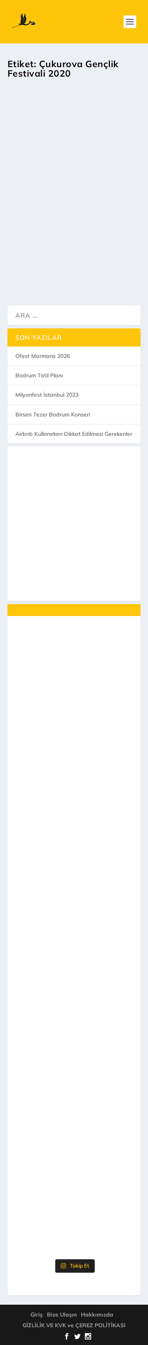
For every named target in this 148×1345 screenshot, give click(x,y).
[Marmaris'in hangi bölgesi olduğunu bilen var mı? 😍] (74, 732)
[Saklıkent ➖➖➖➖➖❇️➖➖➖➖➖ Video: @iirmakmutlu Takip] (74, 1220)
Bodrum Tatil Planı (39, 375)
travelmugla (35, 204)
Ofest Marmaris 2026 (42, 356)
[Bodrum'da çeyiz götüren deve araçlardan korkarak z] (74, 871)
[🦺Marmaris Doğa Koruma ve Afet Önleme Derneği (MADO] (74, 1080)
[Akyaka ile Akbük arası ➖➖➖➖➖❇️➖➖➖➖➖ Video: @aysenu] (74, 1150)
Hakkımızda (97, 1314)
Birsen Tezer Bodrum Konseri (52, 414)
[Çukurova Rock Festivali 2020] (75, 126)
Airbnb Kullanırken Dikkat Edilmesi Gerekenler (73, 433)
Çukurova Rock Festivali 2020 (70, 185)
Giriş (36, 1314)
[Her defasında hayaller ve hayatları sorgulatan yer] (74, 662)
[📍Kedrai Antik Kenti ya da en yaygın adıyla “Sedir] (74, 1011)
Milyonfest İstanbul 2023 (47, 394)
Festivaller (123, 204)
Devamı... (42, 277)
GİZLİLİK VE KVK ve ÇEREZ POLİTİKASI (74, 1325)
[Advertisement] (74, 524)
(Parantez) (97, 204)
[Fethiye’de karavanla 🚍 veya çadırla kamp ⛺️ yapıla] (74, 941)
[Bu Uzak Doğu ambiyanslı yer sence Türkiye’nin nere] (74, 801)
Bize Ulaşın (62, 1314)
